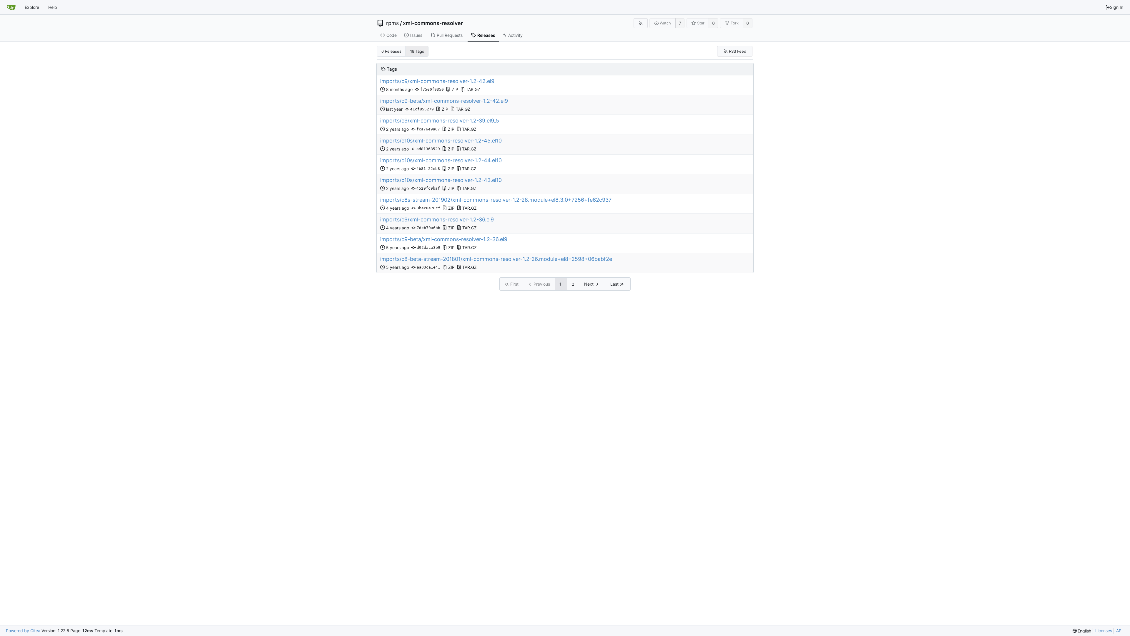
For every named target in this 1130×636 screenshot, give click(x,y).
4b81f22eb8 (428, 168)
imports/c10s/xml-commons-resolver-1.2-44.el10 (441, 160)
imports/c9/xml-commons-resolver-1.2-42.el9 (437, 81)
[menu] (1082, 630)
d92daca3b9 (428, 247)
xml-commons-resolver (433, 23)
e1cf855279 (422, 109)
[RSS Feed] (640, 23)
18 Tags (417, 51)
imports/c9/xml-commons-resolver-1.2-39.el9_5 (439, 120)
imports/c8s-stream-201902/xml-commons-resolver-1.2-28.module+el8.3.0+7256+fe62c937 (495, 200)
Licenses (1103, 630)
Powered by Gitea (23, 630)
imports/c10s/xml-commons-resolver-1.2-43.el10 (441, 180)
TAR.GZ (473, 89)
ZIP (455, 89)
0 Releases (391, 51)
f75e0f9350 (432, 89)
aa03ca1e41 (428, 267)
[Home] (11, 7)
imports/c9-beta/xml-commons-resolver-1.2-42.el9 (444, 101)
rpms (392, 23)
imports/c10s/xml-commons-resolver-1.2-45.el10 (441, 141)
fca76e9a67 (428, 129)
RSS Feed (737, 51)
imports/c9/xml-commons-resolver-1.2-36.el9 (437, 219)
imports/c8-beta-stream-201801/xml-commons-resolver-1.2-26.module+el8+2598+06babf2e (496, 259)
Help (52, 7)
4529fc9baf (428, 188)
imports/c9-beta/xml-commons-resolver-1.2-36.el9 (443, 239)
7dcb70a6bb (428, 228)
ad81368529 (428, 149)
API (1119, 630)
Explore (32, 7)
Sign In (1116, 7)
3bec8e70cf (428, 208)
